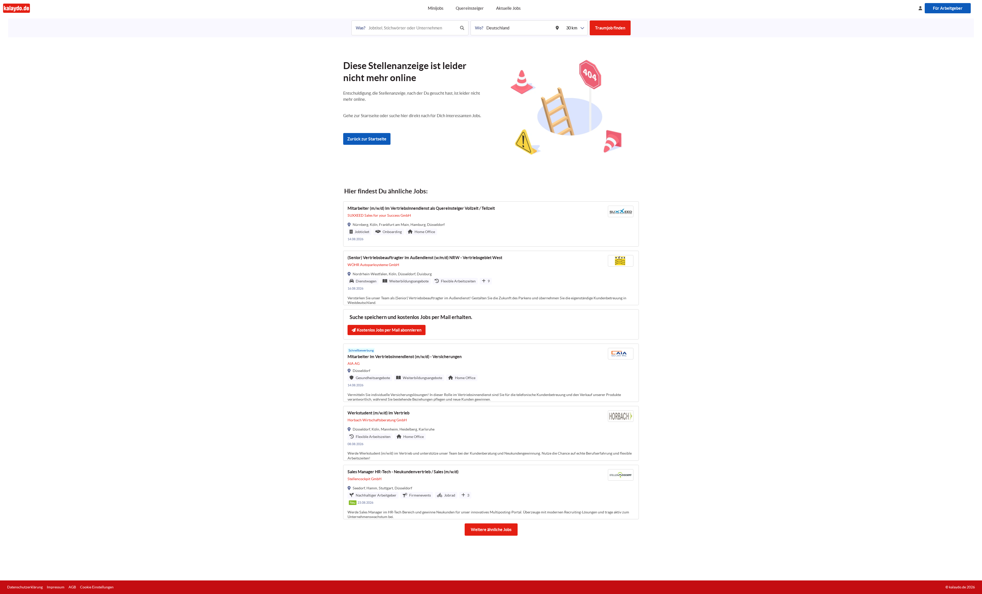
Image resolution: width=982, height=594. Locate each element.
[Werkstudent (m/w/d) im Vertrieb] (491, 433)
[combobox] (411, 28)
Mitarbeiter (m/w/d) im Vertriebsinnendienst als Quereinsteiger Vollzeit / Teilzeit (421, 208)
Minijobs (435, 8)
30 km (571, 28)
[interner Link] (16, 8)
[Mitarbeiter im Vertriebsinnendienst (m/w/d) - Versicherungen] (491, 373)
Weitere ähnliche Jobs (491, 529)
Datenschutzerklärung (25, 587)
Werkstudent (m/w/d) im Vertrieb (378, 413)
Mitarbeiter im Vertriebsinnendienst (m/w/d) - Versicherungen (405, 356)
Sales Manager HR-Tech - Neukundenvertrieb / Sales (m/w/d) (403, 471)
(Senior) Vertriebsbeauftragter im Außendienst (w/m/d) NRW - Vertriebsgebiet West (425, 257)
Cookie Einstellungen (97, 587)
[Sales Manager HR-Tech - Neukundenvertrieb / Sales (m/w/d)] (491, 492)
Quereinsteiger (470, 8)
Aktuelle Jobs (508, 8)
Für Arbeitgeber (948, 8)
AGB (72, 587)
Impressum (55, 587)
